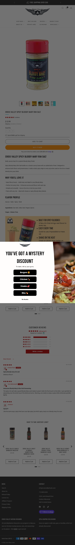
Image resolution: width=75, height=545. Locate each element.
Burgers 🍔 (25, 272)
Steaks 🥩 (25, 286)
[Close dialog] (73, 243)
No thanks (25, 299)
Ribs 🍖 (25, 293)
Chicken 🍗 (25, 279)
